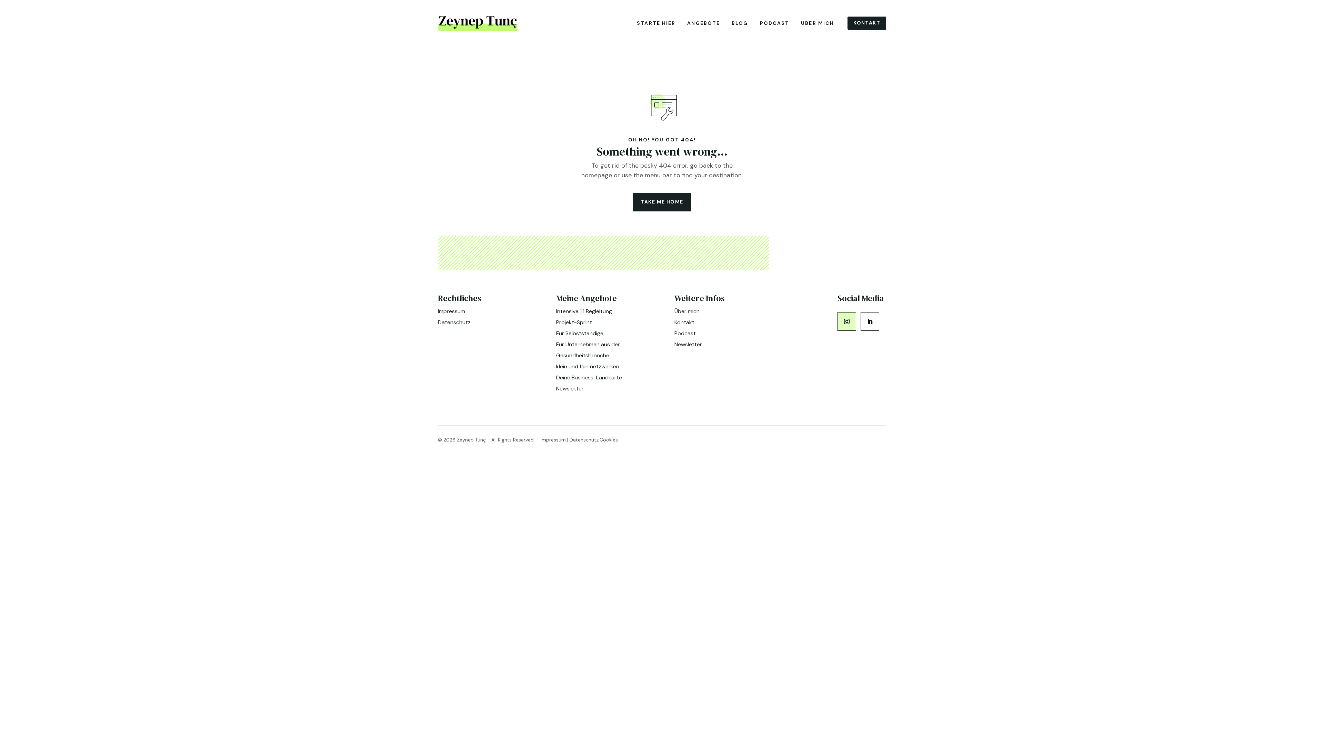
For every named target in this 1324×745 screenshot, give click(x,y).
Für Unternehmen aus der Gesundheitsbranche (588, 350)
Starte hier (656, 23)
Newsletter (570, 388)
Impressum (451, 311)
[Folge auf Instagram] (846, 321)
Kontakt (866, 23)
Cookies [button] (609, 440)
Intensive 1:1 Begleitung (584, 311)
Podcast (775, 23)
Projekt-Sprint (574, 322)
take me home (662, 202)
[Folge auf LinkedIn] (870, 321)
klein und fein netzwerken (587, 366)
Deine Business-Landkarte (589, 377)
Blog (740, 23)
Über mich (817, 23)
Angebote (703, 23)
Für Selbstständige (579, 333)
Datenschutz (454, 322)
